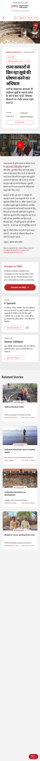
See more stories (13, 328)
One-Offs (11, 57)
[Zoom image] (35, 25)
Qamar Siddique (26, 116)
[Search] (15, 18)
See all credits (20, 122)
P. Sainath (24, 113)
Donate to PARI (18, 287)
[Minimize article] (35, 50)
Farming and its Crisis (15, 61)
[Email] (27, 328)
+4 (28, 61)
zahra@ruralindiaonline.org (12, 250)
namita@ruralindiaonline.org (12, 252)
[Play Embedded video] (20, 145)
